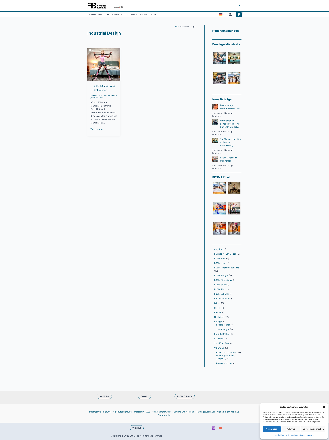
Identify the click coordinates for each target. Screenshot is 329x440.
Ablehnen (291, 429)
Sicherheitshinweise (161, 411)
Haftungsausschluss (205, 411)
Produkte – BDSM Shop (115, 14)
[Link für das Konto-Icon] (230, 14)
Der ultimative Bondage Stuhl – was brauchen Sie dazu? (230, 123)
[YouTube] (220, 428)
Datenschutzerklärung (296, 435)
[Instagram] (213, 428)
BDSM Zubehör (184, 396)
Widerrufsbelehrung (122, 411)
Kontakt (154, 14)
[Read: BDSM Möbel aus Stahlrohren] (103, 64)
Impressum (309, 435)
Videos (134, 14)
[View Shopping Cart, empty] (239, 14)
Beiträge (143, 14)
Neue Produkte (95, 14)
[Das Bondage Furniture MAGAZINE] (215, 106)
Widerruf (136, 428)
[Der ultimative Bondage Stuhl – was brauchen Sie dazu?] (215, 122)
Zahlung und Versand (183, 411)
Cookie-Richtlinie (281, 435)
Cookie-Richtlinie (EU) (228, 411)
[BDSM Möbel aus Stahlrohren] (215, 159)
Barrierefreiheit (165, 415)
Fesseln (144, 396)
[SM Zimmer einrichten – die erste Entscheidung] (215, 140)
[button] (324, 407)
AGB (148, 411)
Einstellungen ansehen (313, 429)
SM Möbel (104, 396)
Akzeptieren (271, 429)
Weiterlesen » (96, 129)
